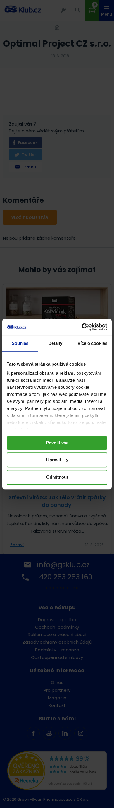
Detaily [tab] (55, 343)
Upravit (53, 459)
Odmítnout (57, 477)
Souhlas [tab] (20, 343)
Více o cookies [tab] (92, 343)
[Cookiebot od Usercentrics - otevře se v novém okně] (82, 327)
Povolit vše (57, 442)
